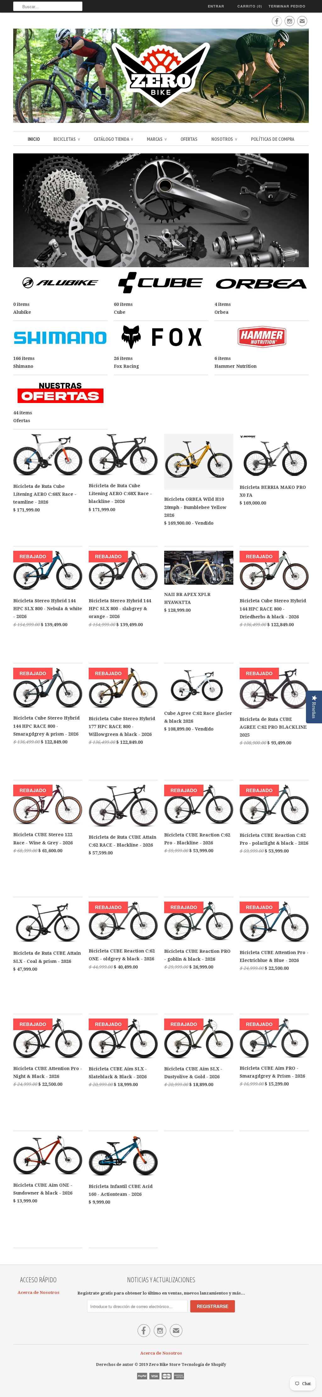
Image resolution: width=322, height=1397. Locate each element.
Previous (20, 211)
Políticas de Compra (272, 139)
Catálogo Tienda (113, 139)
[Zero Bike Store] (161, 77)
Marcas (157, 139)
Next (302, 211)
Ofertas (188, 139)
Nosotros (224, 139)
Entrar (216, 6)
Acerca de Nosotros (38, 1292)
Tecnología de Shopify (203, 1364)
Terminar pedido (287, 6)
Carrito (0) (249, 6)
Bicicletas (66, 139)
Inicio (34, 139)
